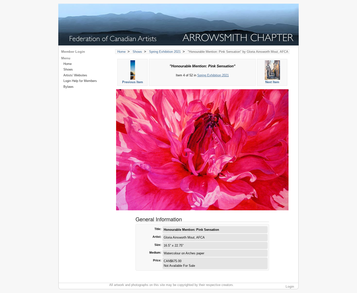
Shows (137, 51)
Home (121, 51)
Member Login (73, 51)
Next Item (272, 82)
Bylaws (68, 87)
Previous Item (132, 82)
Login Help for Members (80, 81)
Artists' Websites (75, 75)
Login (290, 286)
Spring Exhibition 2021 (165, 51)
